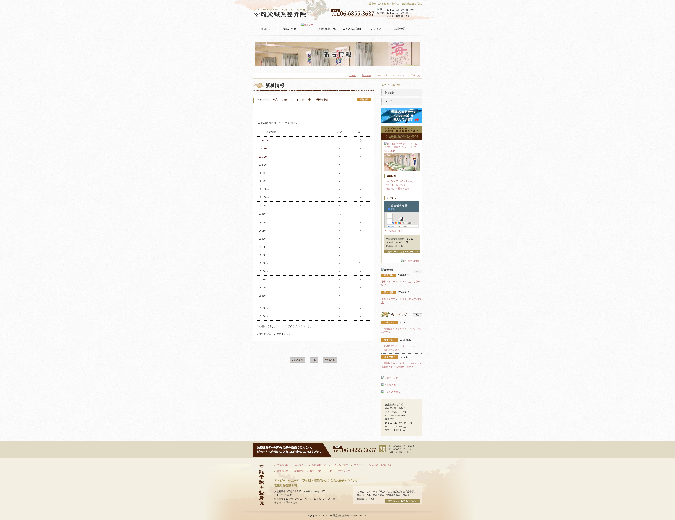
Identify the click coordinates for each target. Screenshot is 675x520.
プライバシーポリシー (338, 470)
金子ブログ (315, 470)
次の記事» (330, 360)
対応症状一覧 (319, 465)
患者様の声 (282, 470)
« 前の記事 (298, 360)
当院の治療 (282, 465)
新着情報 (366, 75)
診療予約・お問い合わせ (381, 465)
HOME (352, 75)
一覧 (313, 360)
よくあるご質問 (340, 465)
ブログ (388, 101)
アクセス (358, 465)
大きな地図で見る (393, 230)
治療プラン (300, 465)
